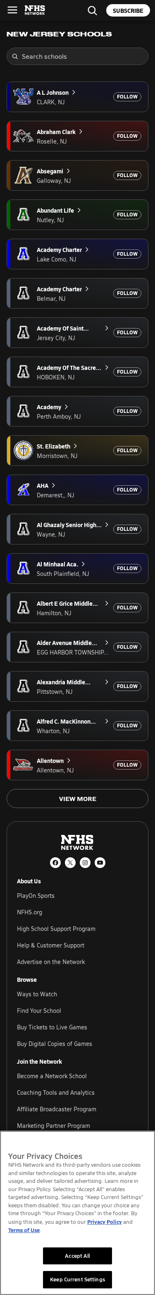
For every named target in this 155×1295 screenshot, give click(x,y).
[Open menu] (12, 9)
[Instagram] (85, 862)
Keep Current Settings (77, 1279)
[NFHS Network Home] (35, 10)
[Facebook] (55, 862)
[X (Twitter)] (70, 862)
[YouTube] (100, 862)
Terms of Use (24, 1230)
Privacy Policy (104, 1221)
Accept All (77, 1255)
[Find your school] (92, 10)
